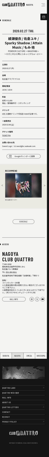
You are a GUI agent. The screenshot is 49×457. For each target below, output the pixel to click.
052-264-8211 (11, 272)
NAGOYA (17, 355)
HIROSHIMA (41, 355)
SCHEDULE (6, 20)
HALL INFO (14, 299)
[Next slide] (44, 185)
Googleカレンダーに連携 (25, 156)
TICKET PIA (6, 135)
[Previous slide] (2, 185)
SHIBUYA (6, 355)
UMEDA (29, 355)
